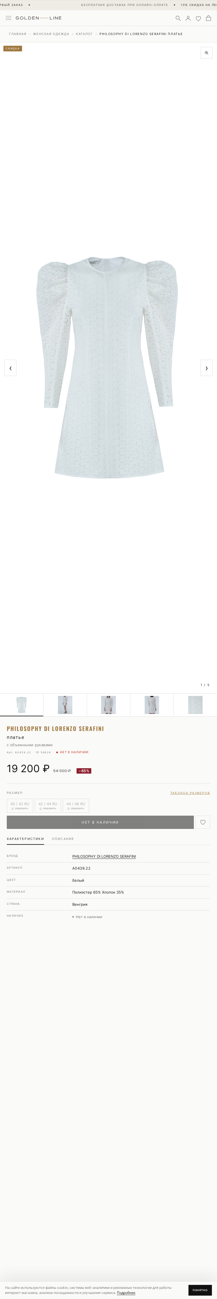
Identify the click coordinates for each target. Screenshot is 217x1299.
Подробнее (126, 1293)
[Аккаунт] (188, 18)
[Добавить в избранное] (203, 822)
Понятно (200, 1290)
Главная (18, 34)
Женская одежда (51, 34)
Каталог (84, 34)
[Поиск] (178, 18)
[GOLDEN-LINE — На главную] (38, 16)
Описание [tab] (63, 839)
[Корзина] (208, 18)
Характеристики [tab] (25, 839)
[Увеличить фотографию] (206, 53)
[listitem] (22, 705)
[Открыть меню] (8, 18)
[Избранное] (198, 18)
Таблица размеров (190, 792)
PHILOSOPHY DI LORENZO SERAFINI (104, 856)
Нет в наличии (100, 822)
